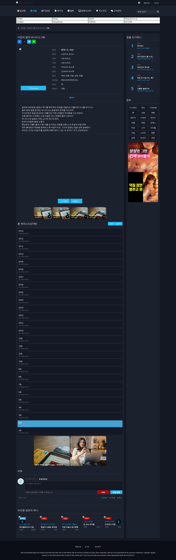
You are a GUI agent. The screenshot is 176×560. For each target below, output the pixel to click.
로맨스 (149, 59)
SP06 (23, 286)
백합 (138, 59)
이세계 (143, 118)
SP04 (23, 301)
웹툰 (72, 11)
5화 (23, 401)
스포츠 (64, 521)
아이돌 (69, 521)
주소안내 (102, 11)
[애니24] (25, 2)
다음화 (75, 201)
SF (42, 524)
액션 (21, 524)
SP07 (23, 278)
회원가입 (147, 3)
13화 (23, 339)
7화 (23, 385)
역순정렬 (112, 498)
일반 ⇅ (118, 224)
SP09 (23, 263)
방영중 (23, 11)
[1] (40, 479)
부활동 (147, 48)
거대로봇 (153, 108)
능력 (55, 524)
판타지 (25, 524)
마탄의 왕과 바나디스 (36, 28)
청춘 (145, 59)
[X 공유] (24, 42)
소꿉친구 (148, 69)
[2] (40, 479)
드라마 (91, 521)
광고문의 (98, 547)
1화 (23, 431)
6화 (23, 393)
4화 (23, 408)
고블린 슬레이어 (143, 88)
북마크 (60, 11)
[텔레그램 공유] (29, 42)
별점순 (119, 498)
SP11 (23, 247)
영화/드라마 (86, 11)
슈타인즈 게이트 (143, 67)
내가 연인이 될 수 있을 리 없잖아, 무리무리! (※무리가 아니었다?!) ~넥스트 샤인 (146, 57)
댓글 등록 (116, 492)
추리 (143, 108)
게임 (133, 133)
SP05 (23, 293)
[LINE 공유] (34, 42)
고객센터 (117, 11)
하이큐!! (140, 46)
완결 (35, 11)
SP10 (23, 255)
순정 (148, 80)
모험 (146, 91)
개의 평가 (22, 498)
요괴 (28, 524)
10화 (23, 362)
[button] (118, 521)
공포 (32, 524)
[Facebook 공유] (19, 42)
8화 (23, 378)
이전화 (65, 201)
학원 (114, 524)
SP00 (23, 332)
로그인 (156, 3)
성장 (153, 138)
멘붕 (153, 91)
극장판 (47, 11)
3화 (23, 416)
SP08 (23, 270)
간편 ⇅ (111, 224)
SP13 (23, 232)
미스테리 (142, 69)
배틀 (52, 524)
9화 (23, 370)
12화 (23, 347)
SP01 (23, 324)
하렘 (111, 524)
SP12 (23, 240)
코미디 (107, 524)
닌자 (143, 128)
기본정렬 (104, 498)
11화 (23, 355)
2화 (23, 424)
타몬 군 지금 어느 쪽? (145, 78)
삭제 (103, 492)
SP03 (23, 309)
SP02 (23, 316)
